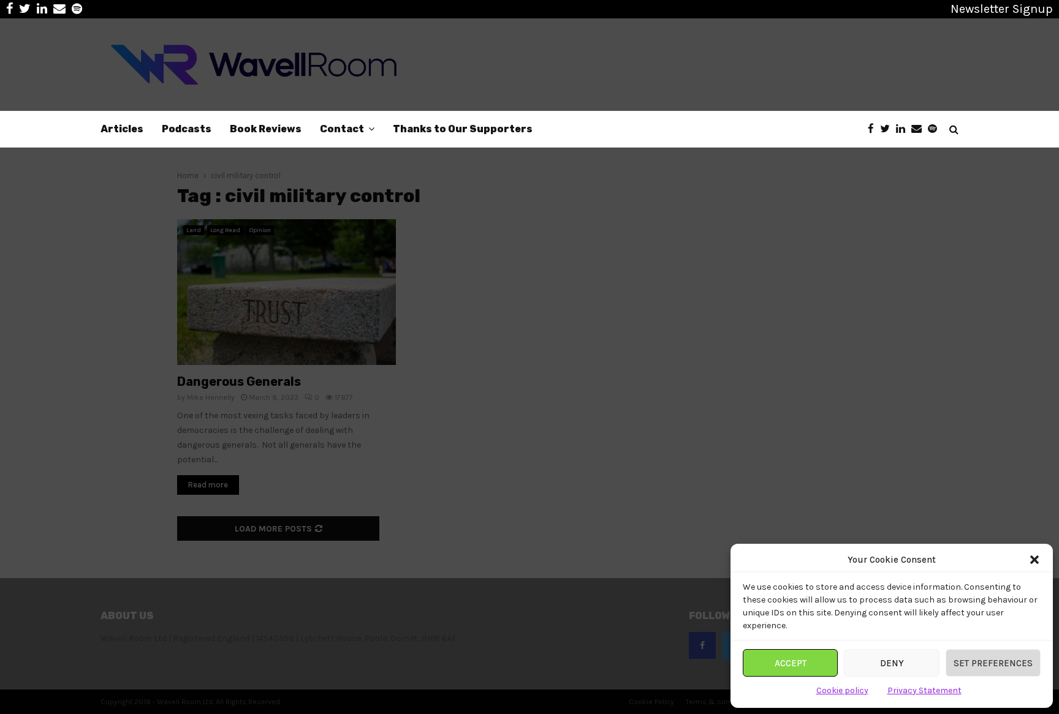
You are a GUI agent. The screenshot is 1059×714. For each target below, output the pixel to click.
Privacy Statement (924, 690)
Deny (892, 663)
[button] (1034, 560)
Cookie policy (842, 690)
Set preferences (993, 663)
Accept (791, 663)
